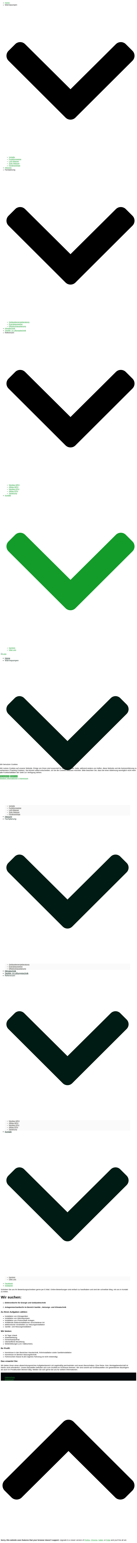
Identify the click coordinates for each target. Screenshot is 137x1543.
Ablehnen (14, 776)
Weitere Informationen (9, 779)
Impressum (23, 779)
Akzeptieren (5, 776)
